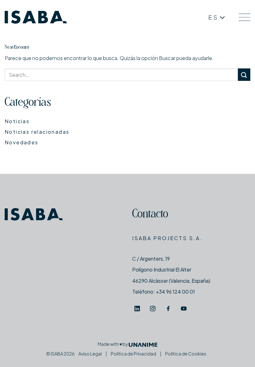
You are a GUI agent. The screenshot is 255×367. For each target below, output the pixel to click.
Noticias (17, 121)
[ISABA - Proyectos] (36, 17)
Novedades (22, 142)
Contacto (150, 215)
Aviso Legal (90, 353)
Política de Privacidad (133, 353)
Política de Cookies (185, 353)
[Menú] (244, 17)
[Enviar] (244, 74)
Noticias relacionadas (37, 131)
